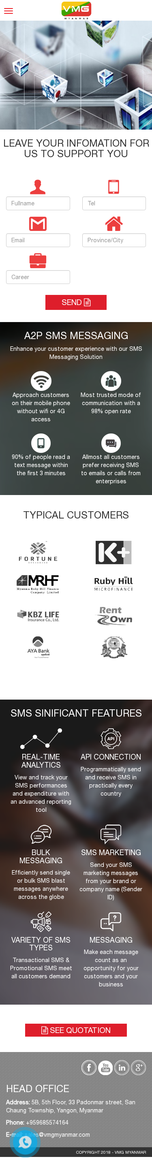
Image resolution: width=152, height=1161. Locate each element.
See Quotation (79, 1030)
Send (73, 302)
